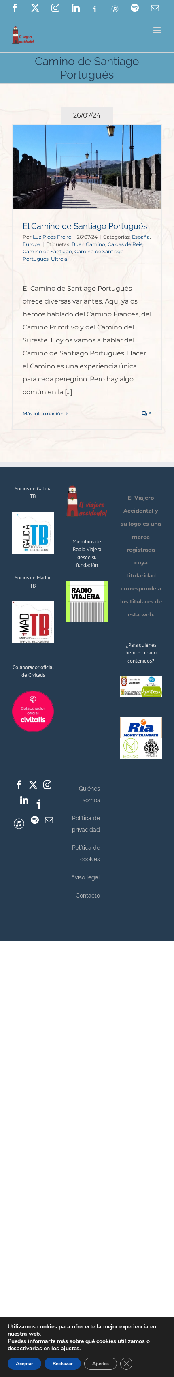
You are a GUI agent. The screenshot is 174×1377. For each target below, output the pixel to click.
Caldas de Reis (125, 244)
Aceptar (24, 1363)
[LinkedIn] (24, 800)
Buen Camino (88, 244)
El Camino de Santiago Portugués (85, 226)
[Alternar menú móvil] (157, 30)
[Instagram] (47, 785)
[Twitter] (33, 785)
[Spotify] (35, 820)
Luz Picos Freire (52, 237)
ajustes (70, 1348)
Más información (43, 414)
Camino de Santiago (47, 251)
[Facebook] (19, 785)
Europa (31, 244)
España (141, 237)
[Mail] (49, 820)
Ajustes (100, 1363)
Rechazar (63, 1363)
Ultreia (59, 259)
